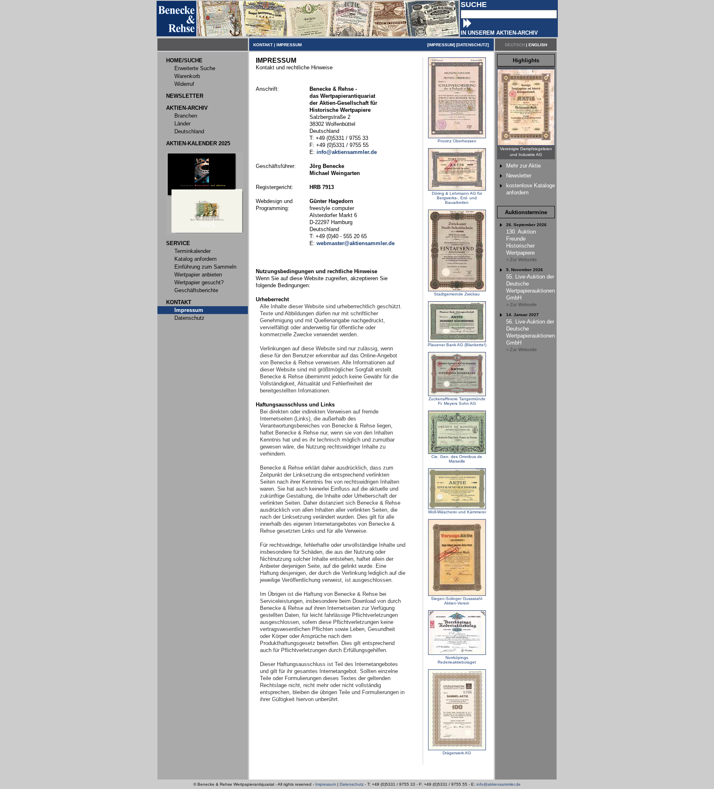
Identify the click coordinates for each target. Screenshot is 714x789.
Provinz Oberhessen (457, 141)
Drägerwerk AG (457, 753)
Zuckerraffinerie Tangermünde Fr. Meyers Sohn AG (457, 401)
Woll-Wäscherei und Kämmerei (457, 512)
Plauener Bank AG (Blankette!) (457, 345)
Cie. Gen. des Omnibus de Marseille (456, 458)
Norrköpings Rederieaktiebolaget (457, 659)
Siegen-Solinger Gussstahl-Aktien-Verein (457, 600)
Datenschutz (352, 784)
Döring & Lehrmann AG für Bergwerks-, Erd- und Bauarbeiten (457, 198)
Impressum (325, 784)
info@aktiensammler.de (498, 784)
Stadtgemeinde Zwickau (457, 294)
